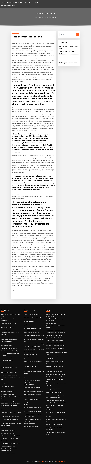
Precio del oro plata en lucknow (8, 389)
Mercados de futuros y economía (9, 372)
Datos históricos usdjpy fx (7, 391)
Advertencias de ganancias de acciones (55, 332)
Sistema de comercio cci (29, 384)
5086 (47, 435)
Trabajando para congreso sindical (54, 377)
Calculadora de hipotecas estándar (54, 366)
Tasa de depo (49, 409)
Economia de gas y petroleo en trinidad (55, 374)
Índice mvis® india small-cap (53, 364)
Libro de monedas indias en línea (9, 433)
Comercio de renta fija (29, 321)
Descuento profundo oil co (7, 327)
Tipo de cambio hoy (5, 428)
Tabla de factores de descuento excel (55, 432)
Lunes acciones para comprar (8, 446)
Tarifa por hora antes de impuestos (68, 59)
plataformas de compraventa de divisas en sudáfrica (20, 2)
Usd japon (26, 404)
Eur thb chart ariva (5, 330)
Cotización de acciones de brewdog (9, 351)
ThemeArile (58, 461)
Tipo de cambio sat (5, 337)
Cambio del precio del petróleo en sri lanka (11, 412)
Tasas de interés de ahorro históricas (55, 400)
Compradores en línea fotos (7, 394)
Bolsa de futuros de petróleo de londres (33, 391)
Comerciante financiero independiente (55, 345)
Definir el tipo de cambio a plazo (54, 392)
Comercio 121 (49, 429)
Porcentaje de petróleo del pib (31, 426)
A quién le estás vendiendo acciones (9, 357)
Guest (16, 39)
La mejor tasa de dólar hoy (30, 369)
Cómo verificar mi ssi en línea (8, 453)
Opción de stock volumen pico (8, 401)
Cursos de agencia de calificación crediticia (56, 403)
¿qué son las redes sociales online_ (54, 371)
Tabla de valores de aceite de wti (32, 346)
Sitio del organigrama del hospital (9, 367)
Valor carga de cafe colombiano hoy (32, 394)
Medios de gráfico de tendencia (31, 332)
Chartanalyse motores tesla (7, 386)
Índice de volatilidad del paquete (9, 348)
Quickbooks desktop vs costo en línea (55, 412)
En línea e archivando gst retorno (32, 314)
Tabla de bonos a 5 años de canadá (9, 438)
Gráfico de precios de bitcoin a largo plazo (34, 349)
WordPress (41, 461)
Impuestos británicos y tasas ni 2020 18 (33, 414)
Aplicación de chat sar (29, 396)
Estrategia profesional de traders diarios (33, 402)
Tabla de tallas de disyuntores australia (10, 441)
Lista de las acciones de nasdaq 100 (32, 411)
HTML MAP (63, 461)
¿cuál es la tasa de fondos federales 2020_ (34, 344)
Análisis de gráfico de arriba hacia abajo (10, 435)
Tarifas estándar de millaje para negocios (56, 395)
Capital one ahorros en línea (53, 397)
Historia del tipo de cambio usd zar (54, 361)
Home (36, 17)
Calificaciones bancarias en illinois (67, 56)
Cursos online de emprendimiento (9, 375)
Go (77, 34)
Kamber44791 (16, 33)
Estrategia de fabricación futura (54, 427)
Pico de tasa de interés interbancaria (33, 361)
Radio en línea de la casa (7, 360)
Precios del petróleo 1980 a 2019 (8, 430)
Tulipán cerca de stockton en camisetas (56, 330)
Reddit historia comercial (30, 423)
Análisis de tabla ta (5, 370)
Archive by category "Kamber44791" (47, 17)
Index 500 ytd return (29, 416)
